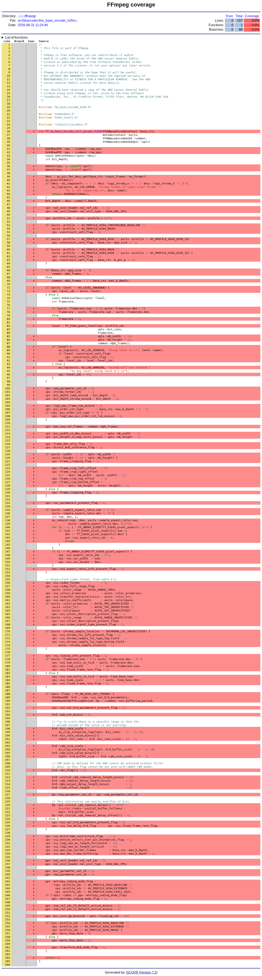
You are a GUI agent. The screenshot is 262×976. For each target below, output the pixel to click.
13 (8, 86)
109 (7, 419)
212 (7, 777)
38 (8, 173)
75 (8, 301)
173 (7, 641)
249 (7, 905)
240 (7, 874)
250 (7, 909)
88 (8, 346)
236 (7, 860)
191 (7, 704)
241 (7, 877)
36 (8, 166)
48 (8, 207)
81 (8, 322)
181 (7, 669)
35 (8, 162)
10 (8, 75)
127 (7, 482)
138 (7, 520)
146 (7, 548)
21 (8, 114)
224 (7, 818)
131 (7, 495)
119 (7, 454)
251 (7, 912)
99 (8, 384)
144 (7, 541)
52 (8, 221)
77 (8, 308)
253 (7, 919)
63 (8, 259)
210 (7, 770)
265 (7, 961)
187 (7, 690)
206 (7, 756)
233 (7, 850)
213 (7, 780)
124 (7, 471)
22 (8, 117)
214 (7, 784)
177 (7, 655)
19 (8, 107)
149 (7, 558)
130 (7, 492)
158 (7, 589)
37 (8, 169)
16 (8, 96)
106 (7, 409)
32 (8, 152)
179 (7, 662)
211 (7, 773)
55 (8, 232)
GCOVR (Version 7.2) (141, 972)
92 (8, 360)
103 (7, 398)
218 (7, 798)
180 (7, 666)
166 (7, 617)
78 (8, 311)
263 (7, 954)
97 (8, 377)
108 (7, 416)
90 (8, 353)
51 (8, 218)
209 (7, 766)
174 (7, 645)
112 (7, 430)
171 (7, 634)
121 (7, 461)
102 (7, 395)
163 (7, 607)
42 (8, 187)
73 (8, 294)
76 (8, 305)
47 (8, 204)
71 (8, 287)
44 (8, 193)
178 (7, 659)
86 (8, 339)
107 (7, 412)
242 (7, 881)
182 (7, 673)
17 (8, 100)
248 (7, 902)
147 (7, 551)
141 (7, 530)
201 (7, 739)
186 (7, 686)
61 (8, 252)
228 (7, 832)
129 (7, 489)
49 (8, 211)
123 (7, 468)
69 (8, 280)
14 (8, 89)
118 (7, 450)
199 (7, 732)
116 (7, 443)
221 (7, 808)
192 (7, 707)
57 (8, 239)
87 (8, 343)
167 (7, 620)
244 (7, 888)
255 (7, 926)
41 (8, 183)
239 (7, 870)
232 (7, 846)
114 (7, 436)
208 (7, 763)
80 (8, 318)
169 (7, 627)
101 (7, 391)
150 (7, 561)
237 (7, 864)
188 (7, 693)
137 (7, 516)
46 (8, 200)
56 (8, 235)
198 (7, 728)
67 (8, 273)
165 (7, 614)
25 (8, 127)
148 (7, 555)
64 (8, 263)
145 (7, 544)
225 (7, 822)
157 (7, 586)
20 (8, 110)
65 (8, 266)
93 (8, 364)
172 (7, 638)
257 (7, 933)
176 (7, 652)
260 (7, 943)
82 (8, 325)
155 (7, 579)
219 (7, 801)
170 (7, 631)
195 (7, 718)
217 (7, 794)
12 (8, 82)
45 (8, 197)
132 (7, 499)
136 (7, 513)
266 (7, 964)
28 (8, 138)
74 (8, 298)
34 (8, 159)
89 (8, 350)
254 (7, 923)
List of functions (16, 37)
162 (7, 603)
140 (7, 527)
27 (8, 134)
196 (7, 721)
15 (8, 93)
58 (8, 242)
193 (7, 711)
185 (7, 683)
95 (8, 371)
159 (7, 593)
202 (7, 742)
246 (7, 895)
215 (7, 787)
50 (8, 214)
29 (8, 141)
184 (7, 680)
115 (7, 440)
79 (8, 315)
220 (7, 804)
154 (7, 575)
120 (7, 457)
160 (7, 596)
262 (7, 950)
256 (7, 929)
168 (7, 624)
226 (7, 825)
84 (8, 332)
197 (7, 725)
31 (8, 148)
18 (8, 103)
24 (8, 124)
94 (8, 367)
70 (8, 284)
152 (7, 568)
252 (7, 916)
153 (7, 572)
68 (8, 277)
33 (8, 155)
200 (7, 735)
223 (7, 815)
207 (7, 759)
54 (8, 228)
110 (7, 423)
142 (7, 534)
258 (7, 936)
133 (7, 502)
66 (8, 270)
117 (7, 447)
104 (7, 402)
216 (7, 791)
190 (7, 700)
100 (7, 388)
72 (8, 291)
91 (8, 357)
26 (8, 131)
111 (7, 426)
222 (7, 811)
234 (7, 853)
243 (7, 884)
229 (7, 836)
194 (7, 714)
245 (7, 891)
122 (7, 464)
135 (7, 509)
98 (8, 381)
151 (7, 565)
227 (7, 829)
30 (8, 145)
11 (8, 79)
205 (7, 752)
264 (7, 957)
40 (8, 180)
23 (8, 121)
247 (7, 898)
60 (8, 249)
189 (7, 697)
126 (7, 478)
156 (7, 582)
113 (7, 433)
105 (7, 405)
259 (7, 940)
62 (8, 256)
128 (7, 485)
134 (7, 506)
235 (7, 857)
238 (7, 867)
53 (8, 225)
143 (7, 537)
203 (7, 745)
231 (7, 843)
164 (7, 610)
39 (8, 176)
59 (8, 246)
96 (8, 374)
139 (7, 523)
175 (7, 648)
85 (8, 336)
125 (7, 475)
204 (7, 749)
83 (8, 329)
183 (7, 676)
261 (7, 947)
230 (7, 839)
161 (7, 600)
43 (8, 190)
